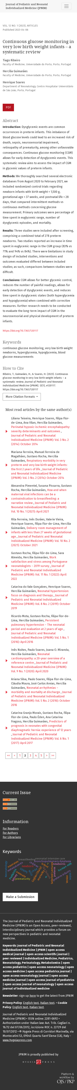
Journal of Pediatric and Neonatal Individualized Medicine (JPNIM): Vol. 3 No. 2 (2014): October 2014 (40, 440)
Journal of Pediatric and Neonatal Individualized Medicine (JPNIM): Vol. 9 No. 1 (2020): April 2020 (39, 667)
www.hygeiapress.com (17, 1040)
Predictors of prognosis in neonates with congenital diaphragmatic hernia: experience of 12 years (41, 726)
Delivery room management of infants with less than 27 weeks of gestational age (41, 532)
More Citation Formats (21, 396)
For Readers (11, 828)
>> (52, 755)
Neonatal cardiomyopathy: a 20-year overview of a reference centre (38, 658)
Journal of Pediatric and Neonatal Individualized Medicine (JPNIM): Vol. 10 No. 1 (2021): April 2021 (39, 507)
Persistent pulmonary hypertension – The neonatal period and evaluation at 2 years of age (38, 625)
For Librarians (12, 837)
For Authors (10, 833)
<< (8, 755)
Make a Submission (20, 897)
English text (31, 1003)
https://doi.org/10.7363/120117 (20, 330)
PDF (8, 107)
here (33, 995)
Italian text (47, 1003)
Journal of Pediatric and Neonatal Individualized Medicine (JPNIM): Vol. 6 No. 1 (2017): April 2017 (40, 739)
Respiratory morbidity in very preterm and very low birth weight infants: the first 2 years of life (39, 465)
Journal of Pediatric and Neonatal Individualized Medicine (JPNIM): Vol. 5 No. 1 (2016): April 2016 (40, 638)
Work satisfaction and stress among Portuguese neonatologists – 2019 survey (39, 562)
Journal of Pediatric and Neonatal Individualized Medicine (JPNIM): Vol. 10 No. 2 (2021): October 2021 (40, 541)
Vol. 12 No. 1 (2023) (14, 25)
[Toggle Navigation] (66, 6)
